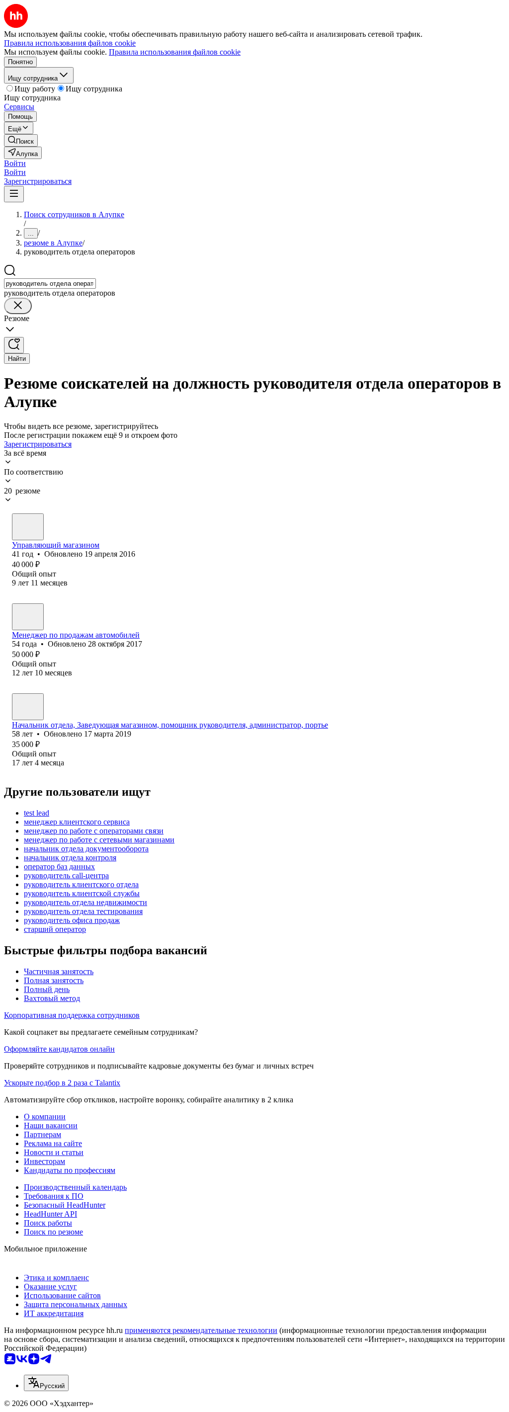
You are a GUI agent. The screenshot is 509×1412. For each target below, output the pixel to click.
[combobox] (50, 283)
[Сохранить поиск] (14, 345)
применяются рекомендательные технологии (201, 1330)
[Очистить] (18, 306)
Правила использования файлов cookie (175, 52)
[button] (15, 163)
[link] (21, 140)
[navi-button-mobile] (14, 194)
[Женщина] (28, 706)
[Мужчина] (28, 526)
